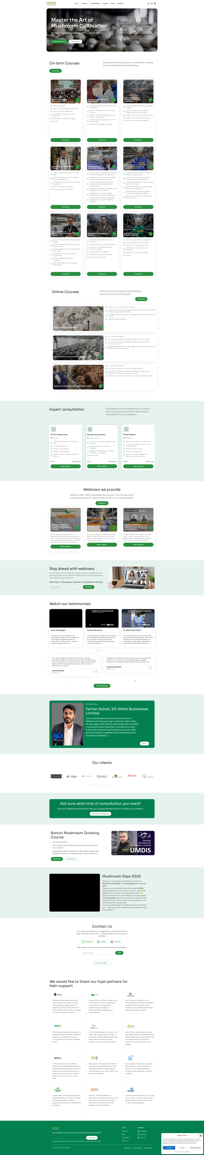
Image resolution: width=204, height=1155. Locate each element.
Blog (112, 3)
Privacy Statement (185, 1151)
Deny (182, 1148)
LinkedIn (103, 942)
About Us (120, 3)
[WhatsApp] (83, 941)
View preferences (195, 1148)
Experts (105, 3)
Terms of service (137, 1148)
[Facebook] (112, 941)
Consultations (95, 3)
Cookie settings (148, 1148)
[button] (201, 1135)
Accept (169, 1148)
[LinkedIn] (98, 941)
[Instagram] (139, 1131)
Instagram (144, 1131)
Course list (125, 1131)
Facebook (117, 942)
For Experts (125, 1137)
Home (77, 3)
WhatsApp (89, 942)
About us (124, 1141)
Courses (84, 3)
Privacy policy (127, 1148)
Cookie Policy (177, 1151)
